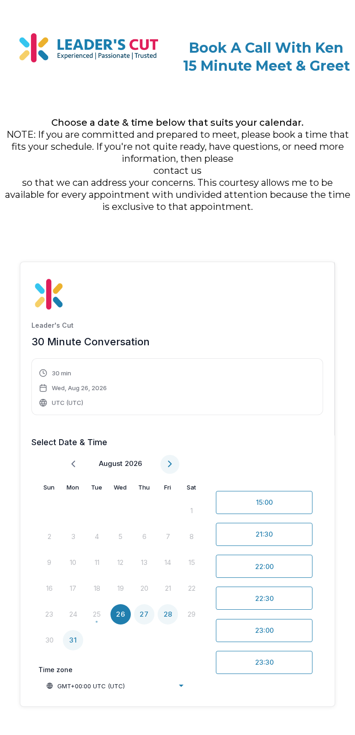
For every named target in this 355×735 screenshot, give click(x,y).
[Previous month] (73, 464)
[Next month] (169, 464)
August (110, 463)
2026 (133, 463)
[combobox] (114, 686)
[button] (73, 388)
